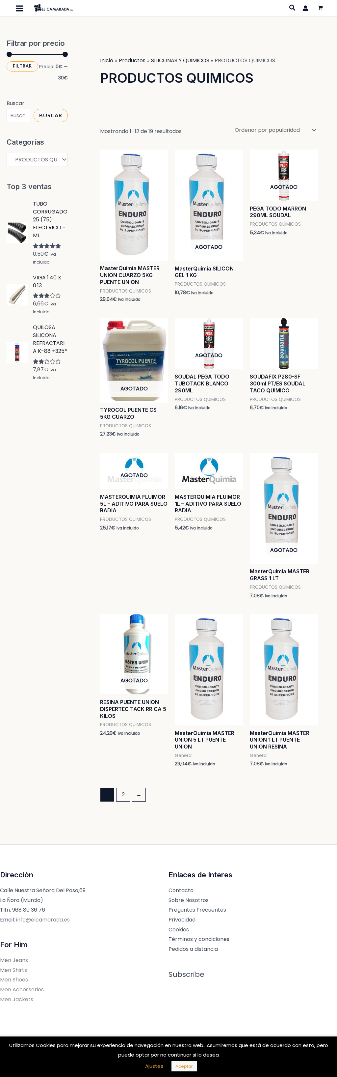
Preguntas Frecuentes (197, 910)
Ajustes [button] (154, 1066)
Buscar (15, 103)
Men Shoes (14, 979)
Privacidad (181, 919)
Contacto (181, 890)
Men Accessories (22, 989)
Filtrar (22, 66)
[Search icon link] (292, 8)
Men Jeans (14, 960)
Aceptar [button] (184, 1066)
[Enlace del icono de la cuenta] (305, 8)
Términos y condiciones (198, 939)
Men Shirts (13, 970)
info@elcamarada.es (43, 919)
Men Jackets (16, 999)
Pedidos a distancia (193, 949)
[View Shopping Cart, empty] (320, 8)
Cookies (178, 929)
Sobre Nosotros (188, 900)
